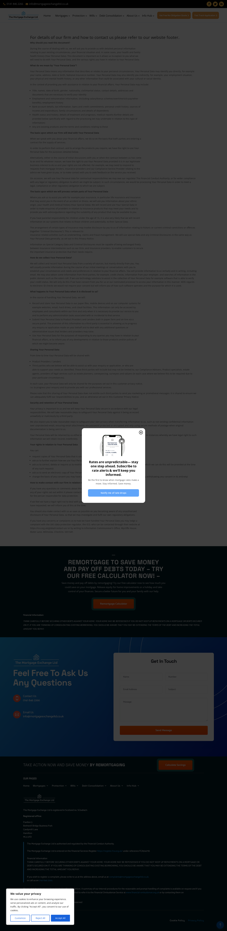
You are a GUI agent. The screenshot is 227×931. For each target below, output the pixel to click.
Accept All (60, 918)
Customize (20, 918)
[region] (40, 907)
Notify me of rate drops (113, 492)
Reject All (40, 918)
